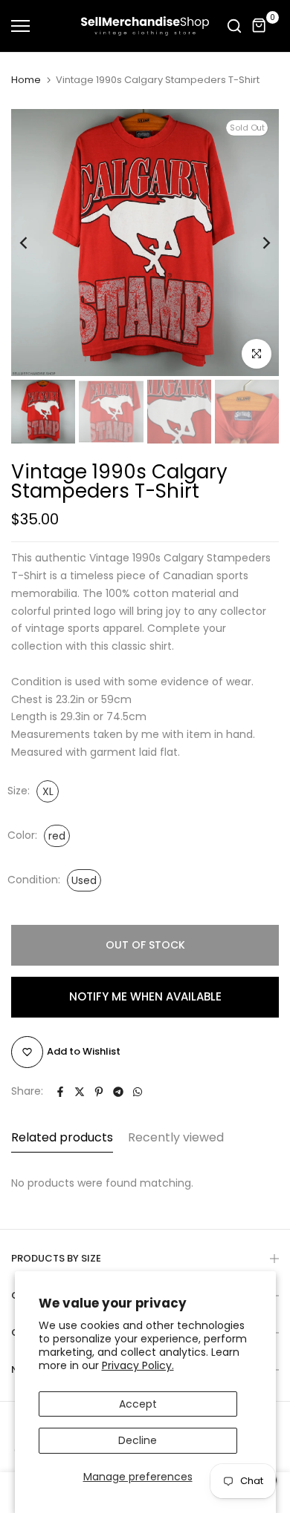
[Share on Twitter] (80, 1092)
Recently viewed (176, 1137)
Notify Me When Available (145, 996)
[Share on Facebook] (60, 1092)
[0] (259, 26)
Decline (137, 1440)
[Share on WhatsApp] (138, 1092)
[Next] (256, 242)
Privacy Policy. (138, 1365)
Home (26, 80)
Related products (62, 1137)
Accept (138, 1404)
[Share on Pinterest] (99, 1092)
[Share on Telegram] (118, 1092)
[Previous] (33, 242)
